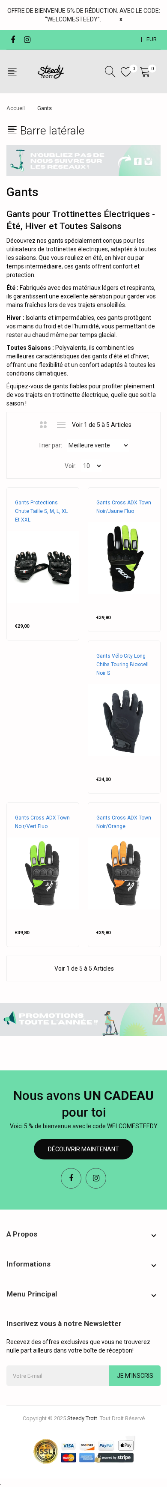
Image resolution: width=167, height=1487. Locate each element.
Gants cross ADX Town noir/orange (123, 822)
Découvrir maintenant (83, 1149)
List (61, 425)
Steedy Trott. (82, 1418)
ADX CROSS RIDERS (119, 519)
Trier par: (50, 445)
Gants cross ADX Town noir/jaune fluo (123, 507)
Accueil (15, 108)
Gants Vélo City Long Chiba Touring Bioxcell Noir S (122, 664)
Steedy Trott (33, 528)
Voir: (71, 465)
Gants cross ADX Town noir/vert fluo (42, 822)
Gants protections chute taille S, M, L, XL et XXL (41, 511)
